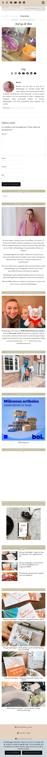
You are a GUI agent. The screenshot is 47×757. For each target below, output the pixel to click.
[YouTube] (15, 3)
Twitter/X (17, 108)
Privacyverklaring (32, 752)
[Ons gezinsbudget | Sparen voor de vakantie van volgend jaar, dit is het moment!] (9, 555)
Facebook (31, 108)
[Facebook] (20, 3)
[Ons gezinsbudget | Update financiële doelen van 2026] (23, 664)
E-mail (4, 167)
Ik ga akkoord (13, 752)
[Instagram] (7, 3)
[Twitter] (3, 3)
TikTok (24, 733)
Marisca (15, 20)
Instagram (24, 108)
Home (3, 16)
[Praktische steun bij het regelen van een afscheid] (9, 576)
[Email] (35, 73)
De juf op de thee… (13, 16)
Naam (4, 158)
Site (3, 175)
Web (12, 108)
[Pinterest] (11, 3)
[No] (44, 748)
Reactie (5, 134)
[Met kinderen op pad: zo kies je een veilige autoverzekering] (23, 694)
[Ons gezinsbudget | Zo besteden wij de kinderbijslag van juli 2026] (23, 633)
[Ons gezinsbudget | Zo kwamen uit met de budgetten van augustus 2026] (9, 566)
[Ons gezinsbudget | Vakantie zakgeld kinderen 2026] (23, 605)
